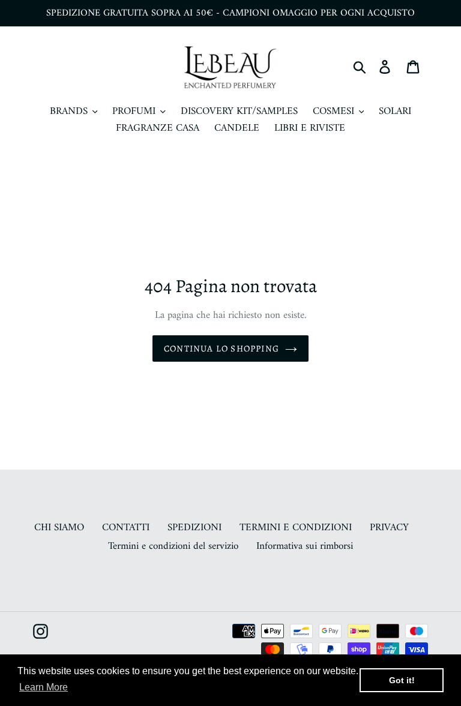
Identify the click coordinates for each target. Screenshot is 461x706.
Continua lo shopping (221, 348)
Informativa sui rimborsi (304, 546)
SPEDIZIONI (194, 528)
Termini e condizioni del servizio (173, 546)
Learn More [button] (43, 687)
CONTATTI (125, 528)
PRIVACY (389, 528)
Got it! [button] (402, 680)
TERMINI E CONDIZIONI (296, 528)
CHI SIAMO (59, 528)
